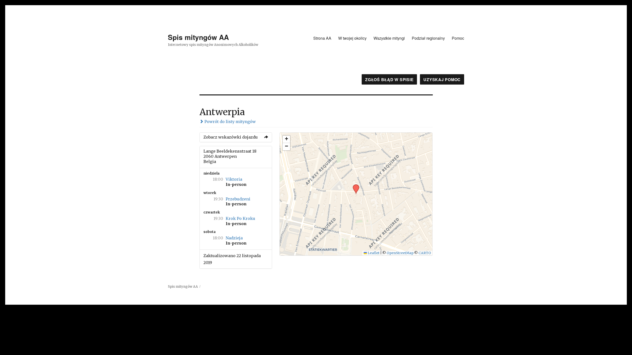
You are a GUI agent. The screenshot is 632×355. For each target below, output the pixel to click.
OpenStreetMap (400, 253)
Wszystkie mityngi (389, 38)
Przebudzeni (238, 198)
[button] (354, 185)
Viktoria (234, 179)
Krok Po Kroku (240, 218)
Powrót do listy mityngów (229, 121)
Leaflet (373, 253)
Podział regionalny (428, 38)
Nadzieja (234, 237)
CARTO (424, 253)
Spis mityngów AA (198, 37)
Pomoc (458, 38)
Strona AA (322, 38)
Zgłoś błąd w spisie (389, 79)
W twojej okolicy (352, 38)
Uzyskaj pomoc (442, 79)
